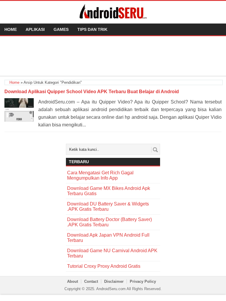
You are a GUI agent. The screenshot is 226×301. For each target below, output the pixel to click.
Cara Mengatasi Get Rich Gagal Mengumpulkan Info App (100, 175)
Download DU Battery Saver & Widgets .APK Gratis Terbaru (108, 206)
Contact (91, 281)
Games (61, 29)
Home (10, 29)
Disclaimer (114, 281)
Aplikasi (35, 29)
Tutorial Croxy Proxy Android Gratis (103, 266)
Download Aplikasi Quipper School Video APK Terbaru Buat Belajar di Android (91, 91)
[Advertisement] (113, 55)
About (72, 281)
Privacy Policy (143, 281)
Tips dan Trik (92, 29)
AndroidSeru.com (111, 289)
